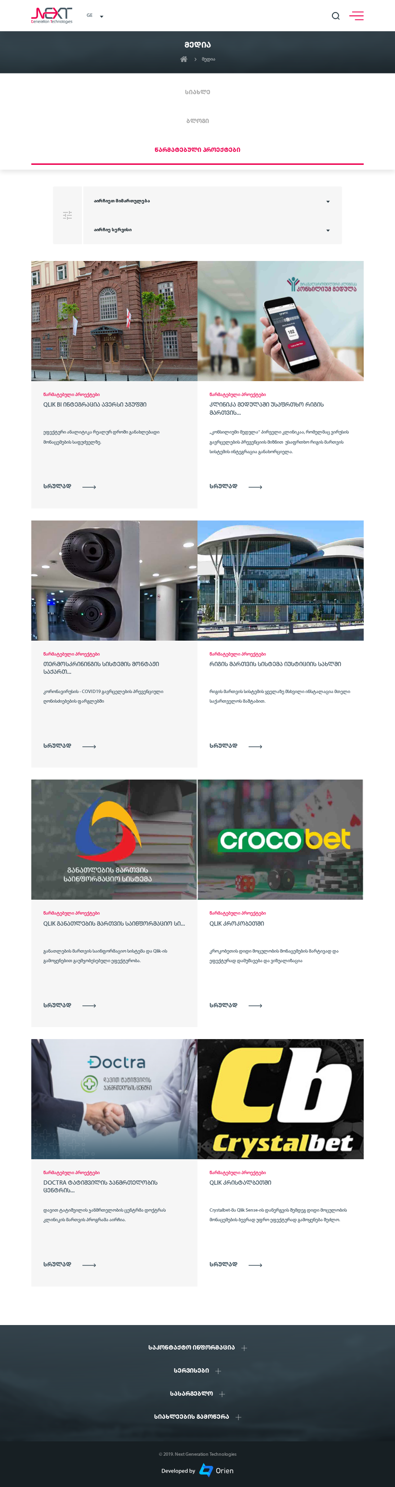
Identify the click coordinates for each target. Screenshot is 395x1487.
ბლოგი (197, 121)
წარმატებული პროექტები (197, 150)
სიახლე (198, 92)
